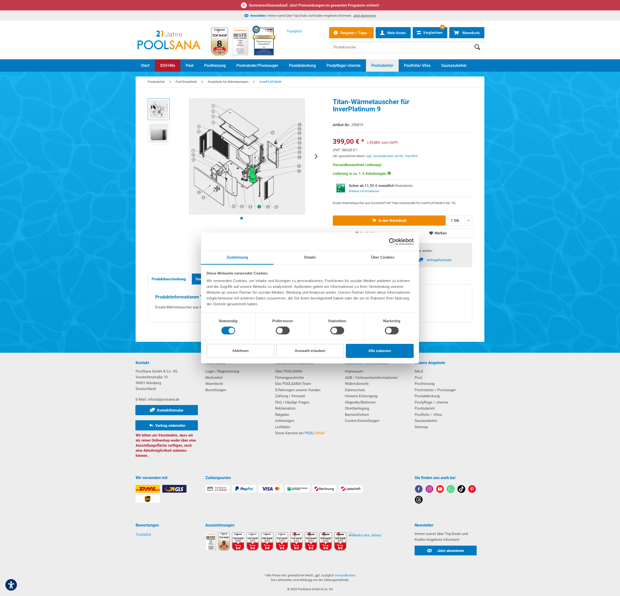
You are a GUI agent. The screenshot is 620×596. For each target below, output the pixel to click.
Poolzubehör (425, 408)
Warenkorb (214, 384)
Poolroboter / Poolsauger (435, 390)
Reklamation (285, 408)
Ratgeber (282, 415)
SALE (419, 371)
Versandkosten (345, 575)
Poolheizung (424, 384)
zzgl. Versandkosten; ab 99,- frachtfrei (392, 156)
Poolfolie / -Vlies (428, 415)
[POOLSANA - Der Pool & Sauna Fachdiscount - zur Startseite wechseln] (169, 40)
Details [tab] (310, 257)
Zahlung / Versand (290, 396)
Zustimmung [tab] (237, 257)
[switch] (283, 331)
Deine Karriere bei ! (299, 433)
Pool (418, 377)
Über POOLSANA (288, 371)
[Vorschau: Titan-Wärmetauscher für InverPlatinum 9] (159, 109)
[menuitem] (406, 44)
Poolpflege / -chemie (431, 402)
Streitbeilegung (357, 408)
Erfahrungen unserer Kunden (297, 390)
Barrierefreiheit (357, 415)
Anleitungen (284, 421)
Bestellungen (215, 390)
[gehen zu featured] (440, 490)
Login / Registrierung (222, 371)
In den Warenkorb (392, 220)
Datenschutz (355, 390)
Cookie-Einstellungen (362, 421)
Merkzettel (214, 377)
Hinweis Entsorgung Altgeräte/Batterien (361, 399)
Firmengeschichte (289, 377)
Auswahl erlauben (310, 351)
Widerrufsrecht (357, 384)
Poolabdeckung (427, 396)
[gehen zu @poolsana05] (461, 490)
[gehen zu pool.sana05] (429, 490)
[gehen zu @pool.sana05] (419, 500)
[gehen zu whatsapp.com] (451, 490)
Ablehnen (240, 351)
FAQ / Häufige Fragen (292, 402)
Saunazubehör (426, 421)
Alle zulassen (379, 351)
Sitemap (421, 427)
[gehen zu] (241, 218)
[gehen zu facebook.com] (419, 490)
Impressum (354, 371)
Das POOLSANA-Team (293, 384)
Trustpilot (143, 534)
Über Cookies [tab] (382, 257)
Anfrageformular (439, 260)
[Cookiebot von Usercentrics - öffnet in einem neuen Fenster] (392, 241)
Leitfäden (282, 427)
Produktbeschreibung (169, 279)
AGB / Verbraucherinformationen (371, 377)
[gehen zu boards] (472, 490)
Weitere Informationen (364, 191)
